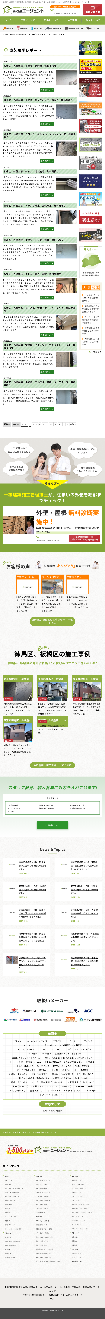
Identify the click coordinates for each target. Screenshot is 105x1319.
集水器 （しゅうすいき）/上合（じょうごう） (74, 1074)
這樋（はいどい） (39, 1074)
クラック (17, 1041)
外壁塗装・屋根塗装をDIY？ (44, 1253)
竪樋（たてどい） (38, 1090)
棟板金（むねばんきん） (40, 1078)
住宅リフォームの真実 (42, 1221)
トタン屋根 (17, 1061)
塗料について (76, 1176)
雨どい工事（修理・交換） (12, 1192)
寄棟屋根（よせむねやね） (54, 1082)
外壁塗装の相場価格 (10, 1245)
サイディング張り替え (11, 1217)
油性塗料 (66, 1045)
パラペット (55, 1090)
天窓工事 (7, 1221)
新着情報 (74, 1245)
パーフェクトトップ (77, 1196)
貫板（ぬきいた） (19, 1082)
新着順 (7, 424)
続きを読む (45, 89)
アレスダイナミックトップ (79, 1229)
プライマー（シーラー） (64, 1041)
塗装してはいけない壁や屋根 (44, 1237)
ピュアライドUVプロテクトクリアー (82, 1213)
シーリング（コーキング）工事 (30, 1049)
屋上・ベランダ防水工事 (12, 1197)
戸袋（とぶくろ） (62, 1069)
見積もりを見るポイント (43, 1241)
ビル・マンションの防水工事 (13, 1229)
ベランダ (66, 1049)
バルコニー (53, 1049)
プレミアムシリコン (77, 1200)
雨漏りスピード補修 (41, 1184)
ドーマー (80, 1086)
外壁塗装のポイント (41, 1225)
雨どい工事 (94, 28)
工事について (39, 1176)
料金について (9, 1233)
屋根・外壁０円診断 (41, 1188)
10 (51, 424)
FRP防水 (68, 1090)
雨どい (21, 1078)
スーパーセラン (76, 1225)
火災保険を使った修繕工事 (12, 1241)
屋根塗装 (24, 28)
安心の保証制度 (40, 1213)
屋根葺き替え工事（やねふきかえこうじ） (64, 1061)
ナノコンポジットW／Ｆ (79, 1188)
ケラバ (34, 1082)
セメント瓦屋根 (52, 1057)
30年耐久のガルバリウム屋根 (44, 1249)
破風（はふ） (81, 1078)
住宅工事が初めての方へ (43, 1180)
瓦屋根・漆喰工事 (75, 28)
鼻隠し (91, 1086)
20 (55, 424)
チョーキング (31, 1041)
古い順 (16, 424)
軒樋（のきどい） (17, 1090)
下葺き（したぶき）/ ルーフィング (32, 1065)
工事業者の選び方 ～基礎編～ (45, 1229)
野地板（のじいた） (62, 1065)
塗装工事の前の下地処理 (43, 1200)
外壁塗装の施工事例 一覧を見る (52, 765)
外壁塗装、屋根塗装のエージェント (53, 1310)
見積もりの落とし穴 (41, 1245)
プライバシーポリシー (78, 1257)
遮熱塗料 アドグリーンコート (80, 1204)
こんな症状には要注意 (42, 1208)
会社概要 (74, 1241)
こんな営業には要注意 (42, 1233)
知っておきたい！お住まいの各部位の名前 (48, 1261)
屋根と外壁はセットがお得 (43, 1257)
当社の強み (75, 1237)
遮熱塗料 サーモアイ (78, 1192)
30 (60, 424)
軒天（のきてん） (63, 1078)
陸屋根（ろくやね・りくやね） (26, 1057)
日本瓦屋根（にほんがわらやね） (79, 1057)
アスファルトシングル (86, 1090)
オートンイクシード (41, 1204)
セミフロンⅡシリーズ (78, 1221)
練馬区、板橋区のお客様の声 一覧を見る (52, 621)
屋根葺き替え (8, 1184)
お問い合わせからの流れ (43, 1192)
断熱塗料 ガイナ (76, 1180)
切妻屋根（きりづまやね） (83, 1082)
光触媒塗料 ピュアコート (79, 1208)
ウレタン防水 (30, 1053)
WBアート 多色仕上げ (78, 1184)
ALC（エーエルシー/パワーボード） (41, 1045)
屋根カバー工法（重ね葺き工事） (14, 1188)
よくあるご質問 (76, 1253)
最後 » (73, 424)
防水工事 (38, 28)
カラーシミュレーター (42, 1196)
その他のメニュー (77, 1262)
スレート (46, 1094)
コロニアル (59, 1094)
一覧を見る (96, 352)
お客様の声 (8, 1253)
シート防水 (46, 1053)
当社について (54, 825)
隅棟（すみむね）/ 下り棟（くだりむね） (52, 1086)
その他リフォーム (10, 1225)
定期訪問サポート (41, 1217)
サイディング (86, 1041)
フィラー (45, 1041)
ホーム (8, 20)
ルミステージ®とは (77, 1217)
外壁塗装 (9, 28)
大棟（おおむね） (21, 1086)
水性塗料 (78, 1045)
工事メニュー (9, 1180)
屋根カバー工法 (55, 28)
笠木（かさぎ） (82, 1065)
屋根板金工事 (8, 1205)
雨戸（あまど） (81, 1069)
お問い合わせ (76, 1249)
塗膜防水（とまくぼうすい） (68, 1053)
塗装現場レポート (10, 1257)
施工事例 (7, 1249)
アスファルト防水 (82, 1049)
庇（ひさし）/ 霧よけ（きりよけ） (34, 1069)
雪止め (91, 1061)
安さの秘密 (8, 1237)
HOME (7, 1176)
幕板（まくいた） (19, 1074)
